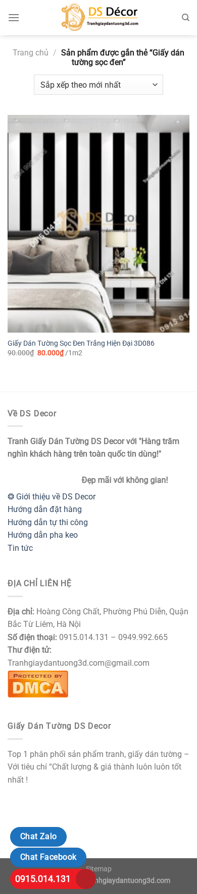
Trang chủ (30, 52)
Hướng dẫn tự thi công (48, 522)
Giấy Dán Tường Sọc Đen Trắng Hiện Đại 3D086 (81, 343)
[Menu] (14, 17)
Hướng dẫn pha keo (43, 535)
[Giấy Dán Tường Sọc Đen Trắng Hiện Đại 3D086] (98, 224)
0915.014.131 (43, 878)
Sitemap (99, 869)
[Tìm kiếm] (185, 17)
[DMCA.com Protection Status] (38, 682)
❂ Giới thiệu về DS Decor (51, 496)
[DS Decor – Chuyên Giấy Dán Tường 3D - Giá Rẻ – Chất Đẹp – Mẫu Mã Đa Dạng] (98, 17)
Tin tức (20, 548)
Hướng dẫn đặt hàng (45, 509)
